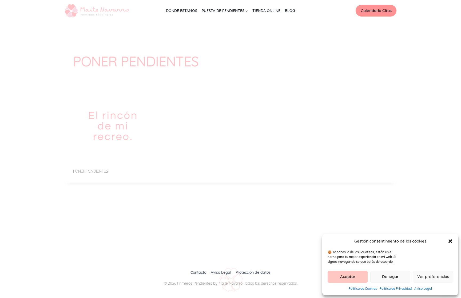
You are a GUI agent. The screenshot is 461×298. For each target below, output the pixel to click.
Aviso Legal (423, 289)
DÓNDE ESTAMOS (181, 10)
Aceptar (347, 276)
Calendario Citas (376, 10)
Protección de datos (253, 272)
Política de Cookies (363, 289)
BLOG (290, 10)
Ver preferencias (433, 276)
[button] (450, 241)
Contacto (198, 272)
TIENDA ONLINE (266, 10)
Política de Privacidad (396, 289)
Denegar (390, 276)
